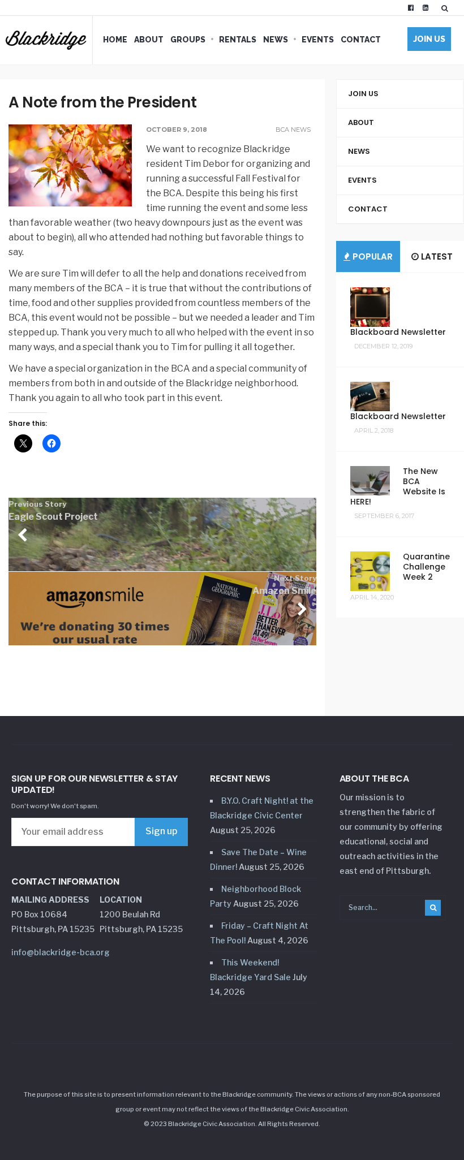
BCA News (293, 129)
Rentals (237, 39)
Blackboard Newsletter (398, 332)
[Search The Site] (447, 8)
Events (318, 39)
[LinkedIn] (425, 8)
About (149, 39)
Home (115, 39)
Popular (371, 256)
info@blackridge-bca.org (60, 952)
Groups (187, 39)
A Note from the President (102, 102)
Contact (361, 39)
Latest (436, 256)
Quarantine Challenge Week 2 (426, 567)
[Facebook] (411, 8)
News (275, 39)
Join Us (429, 39)
